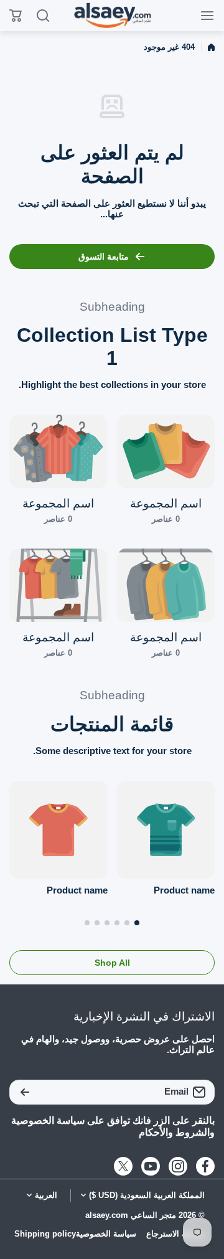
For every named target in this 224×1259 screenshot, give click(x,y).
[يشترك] (24, 1092)
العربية (46, 1195)
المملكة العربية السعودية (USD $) (147, 1195)
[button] (136, 922)
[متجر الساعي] (112, 16)
